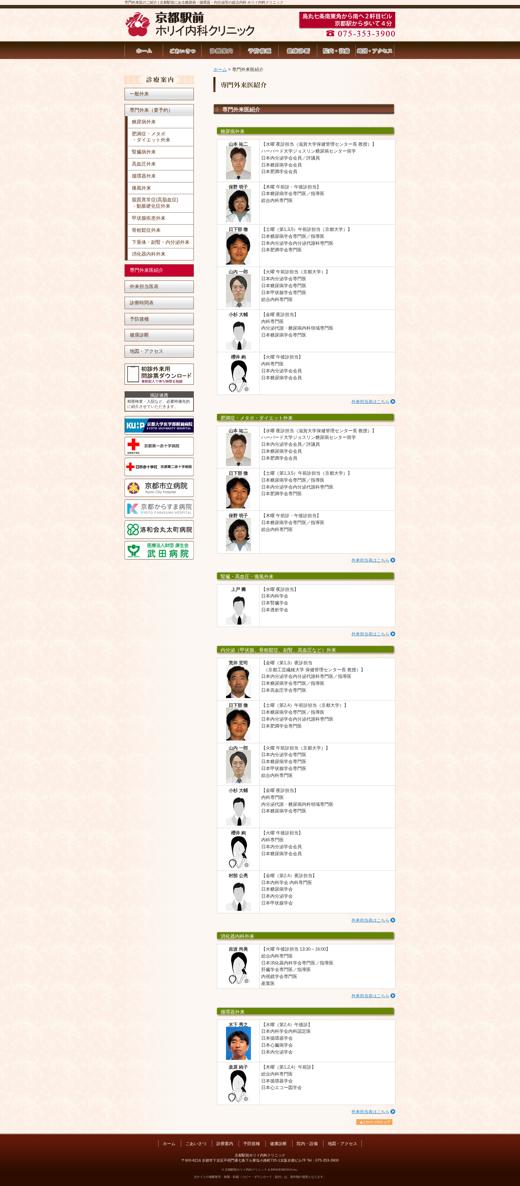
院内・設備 (336, 50)
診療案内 (221, 50)
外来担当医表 (144, 286)
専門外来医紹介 (146, 270)
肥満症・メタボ (151, 137)
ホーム (144, 50)
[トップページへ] (190, 35)
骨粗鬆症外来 (146, 230)
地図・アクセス (375, 50)
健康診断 (298, 50)
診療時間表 (142, 302)
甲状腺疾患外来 (149, 218)
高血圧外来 (144, 163)
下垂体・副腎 (161, 242)
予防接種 (259, 50)
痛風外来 (141, 188)
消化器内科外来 (149, 253)
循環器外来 (144, 176)
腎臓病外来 (144, 151)
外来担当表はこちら (370, 401)
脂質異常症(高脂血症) (155, 203)
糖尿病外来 (144, 121)
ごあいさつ (182, 50)
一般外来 (139, 93)
